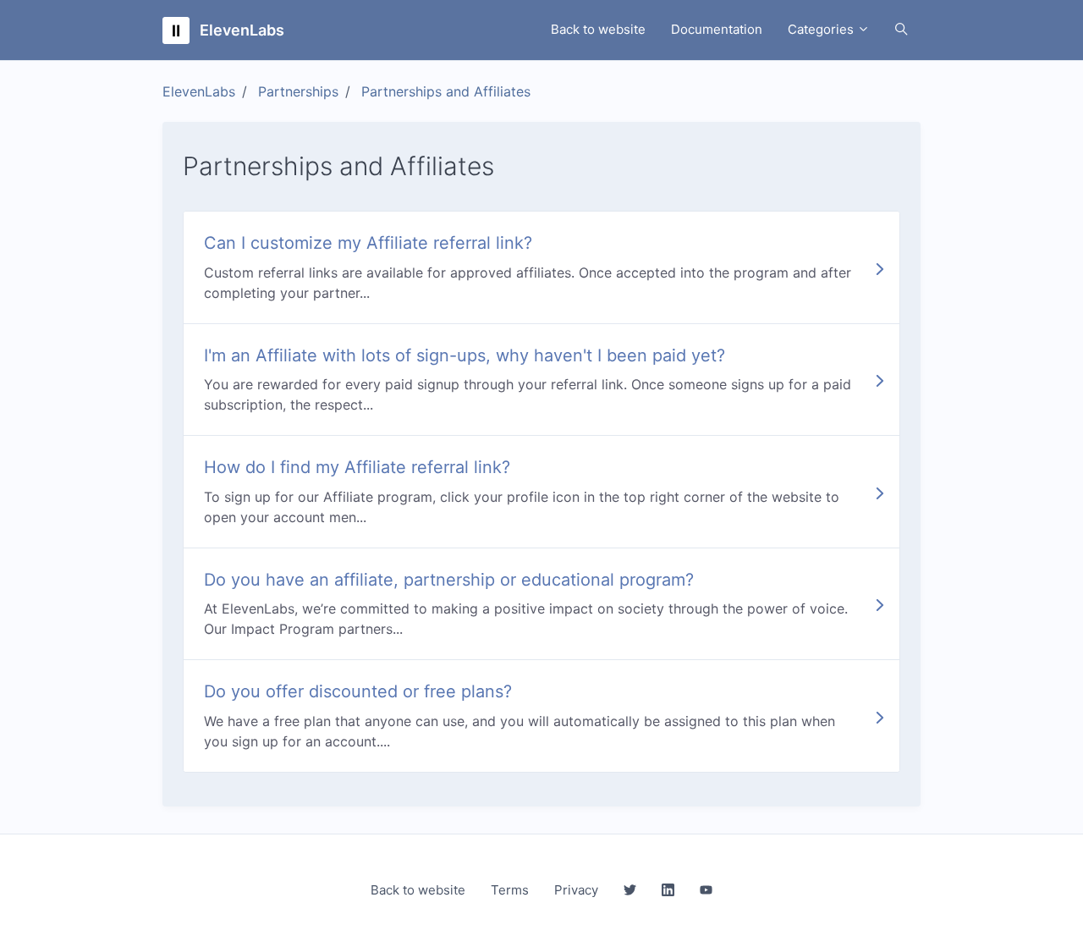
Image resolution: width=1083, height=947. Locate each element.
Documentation (716, 29)
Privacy (576, 890)
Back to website (598, 29)
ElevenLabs (198, 91)
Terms (510, 890)
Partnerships (298, 91)
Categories (822, 29)
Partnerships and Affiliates (446, 91)
